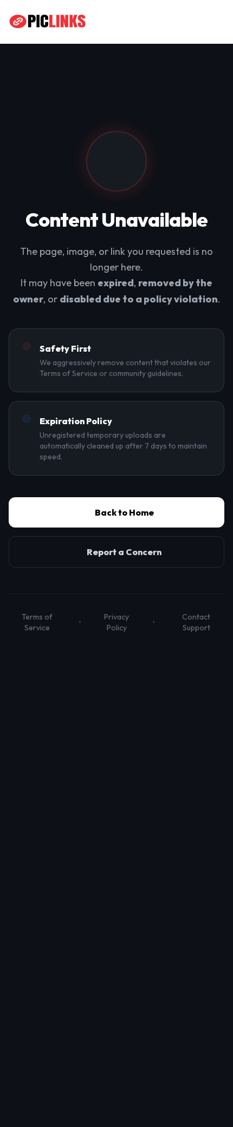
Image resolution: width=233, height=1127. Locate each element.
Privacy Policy (116, 622)
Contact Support (196, 622)
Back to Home (124, 512)
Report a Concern (124, 551)
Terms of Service (37, 622)
